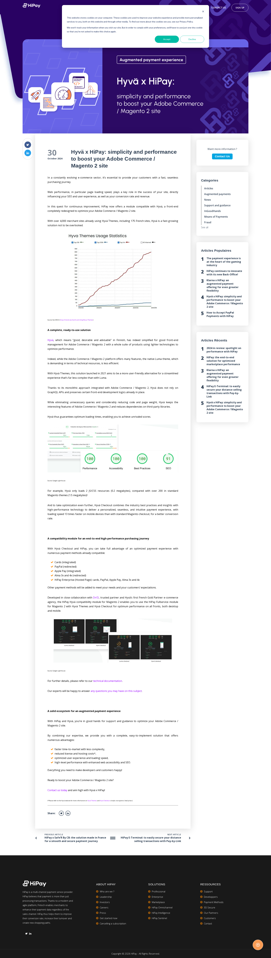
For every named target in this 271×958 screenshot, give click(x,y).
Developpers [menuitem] (211, 896)
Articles (208, 188)
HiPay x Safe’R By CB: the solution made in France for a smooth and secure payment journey (75, 839)
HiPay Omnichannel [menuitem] (162, 907)
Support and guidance (217, 205)
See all (204, 227)
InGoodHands (212, 211)
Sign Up (240, 7)
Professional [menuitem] (158, 891)
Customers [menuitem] (210, 918)
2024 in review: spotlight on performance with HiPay (224, 349)
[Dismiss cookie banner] (203, 12)
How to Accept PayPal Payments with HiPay (220, 314)
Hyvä (50, 340)
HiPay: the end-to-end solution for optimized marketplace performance (223, 361)
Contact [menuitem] (208, 923)
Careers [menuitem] (104, 907)
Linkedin (30, 934)
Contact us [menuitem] (218, 7)
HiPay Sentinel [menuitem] (159, 918)
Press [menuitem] (103, 912)
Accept (166, 39)
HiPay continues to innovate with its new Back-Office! (224, 272)
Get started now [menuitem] (108, 918)
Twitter (26, 934)
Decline (192, 39)
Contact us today (57, 790)
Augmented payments (217, 194)
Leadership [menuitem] (106, 896)
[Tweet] (27, 144)
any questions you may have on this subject (116, 691)
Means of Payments (216, 216)
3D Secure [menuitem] (209, 907)
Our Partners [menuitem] (211, 912)
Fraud (207, 222)
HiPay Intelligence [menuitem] (161, 912)
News (207, 199)
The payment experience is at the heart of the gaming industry (224, 262)
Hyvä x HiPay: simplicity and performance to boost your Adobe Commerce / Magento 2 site (225, 302)
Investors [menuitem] (105, 902)
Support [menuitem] (208, 891)
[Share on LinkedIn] (27, 153)
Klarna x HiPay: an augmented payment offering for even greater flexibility (223, 285)
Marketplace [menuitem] (158, 902)
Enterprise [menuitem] (157, 896)
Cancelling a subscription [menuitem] (113, 923)
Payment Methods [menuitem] (213, 902)
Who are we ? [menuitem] (107, 891)
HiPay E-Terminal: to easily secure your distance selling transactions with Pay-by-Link (151, 839)
